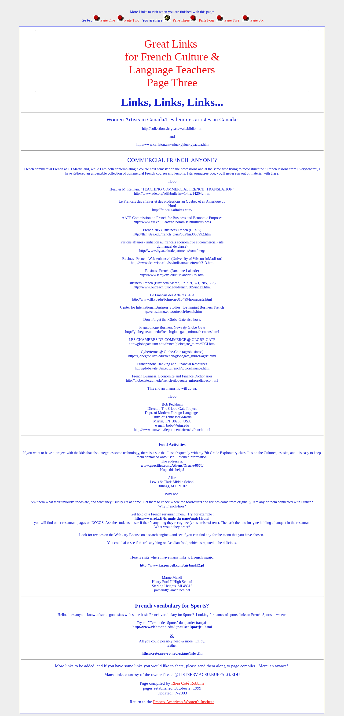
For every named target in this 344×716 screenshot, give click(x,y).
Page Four (206, 20)
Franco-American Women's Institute (183, 701)
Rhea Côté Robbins (187, 683)
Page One (107, 20)
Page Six (256, 20)
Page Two (132, 20)
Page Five (231, 20)
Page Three (181, 20)
